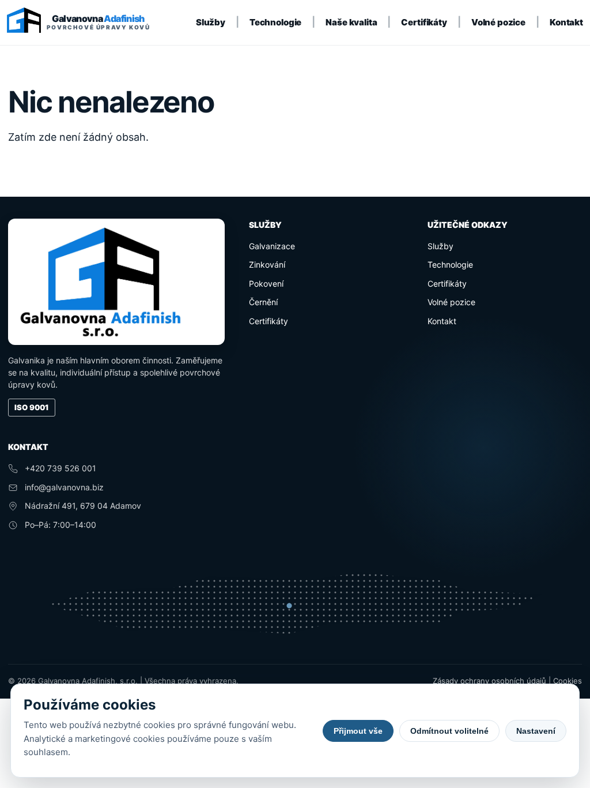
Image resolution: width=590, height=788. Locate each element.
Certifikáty (424, 22)
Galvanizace (272, 246)
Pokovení (266, 283)
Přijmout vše (358, 731)
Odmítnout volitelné (449, 731)
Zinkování (267, 264)
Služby (210, 22)
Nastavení (535, 731)
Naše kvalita (351, 22)
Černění (263, 302)
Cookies (567, 680)
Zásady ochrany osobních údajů (489, 680)
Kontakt (566, 22)
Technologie (275, 22)
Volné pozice (498, 22)
